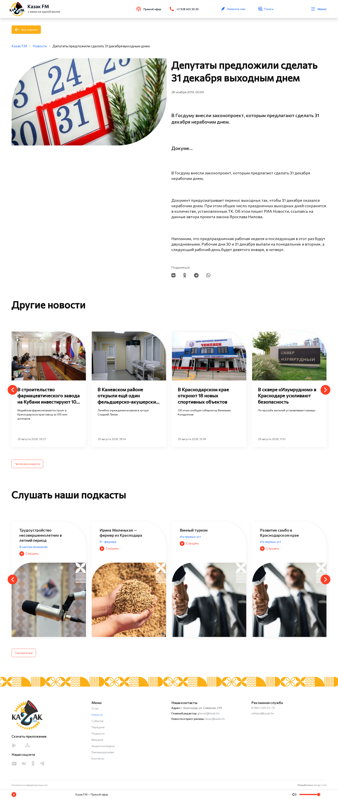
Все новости (30, 29)
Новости (97, 714)
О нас (95, 708)
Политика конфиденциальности (30, 785)
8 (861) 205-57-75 (263, 707)
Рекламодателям (103, 752)
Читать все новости (27, 463)
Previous (12, 390)
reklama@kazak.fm (262, 713)
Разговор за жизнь (194, 547)
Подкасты (98, 733)
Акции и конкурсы (103, 746)
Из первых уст (29, 536)
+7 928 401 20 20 (187, 9)
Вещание (97, 739)
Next (325, 390)
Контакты (98, 758)
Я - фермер (268, 541)
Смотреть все (24, 653)
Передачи (98, 727)
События (97, 721)
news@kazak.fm (215, 718)
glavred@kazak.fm (208, 713)
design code (320, 785)
